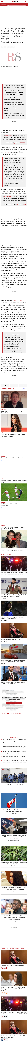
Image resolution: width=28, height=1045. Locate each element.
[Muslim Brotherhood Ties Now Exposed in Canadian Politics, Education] (14, 800)
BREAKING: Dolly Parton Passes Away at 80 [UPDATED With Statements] (13, 1036)
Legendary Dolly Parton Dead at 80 (17, 5)
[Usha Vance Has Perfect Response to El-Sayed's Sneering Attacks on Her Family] (14, 608)
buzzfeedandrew (9, 135)
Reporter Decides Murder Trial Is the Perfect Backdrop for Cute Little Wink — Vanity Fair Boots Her (13, 988)
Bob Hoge (3, 576)
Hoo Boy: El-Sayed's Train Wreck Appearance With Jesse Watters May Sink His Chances (13, 683)
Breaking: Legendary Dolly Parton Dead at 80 (12, 639)
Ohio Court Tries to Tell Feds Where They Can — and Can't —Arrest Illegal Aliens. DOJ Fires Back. (14, 573)
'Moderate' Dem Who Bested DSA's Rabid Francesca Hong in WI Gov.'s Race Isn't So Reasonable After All (14, 917)
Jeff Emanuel (5, 41)
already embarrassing (19, 300)
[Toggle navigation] (2, 1)
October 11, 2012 (21, 204)
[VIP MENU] (25, 1)
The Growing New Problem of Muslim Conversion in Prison (14, 785)
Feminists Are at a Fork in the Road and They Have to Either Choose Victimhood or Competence (14, 889)
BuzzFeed (6, 152)
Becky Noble (14, 865)
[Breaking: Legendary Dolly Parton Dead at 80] (14, 630)
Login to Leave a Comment (14, 703)
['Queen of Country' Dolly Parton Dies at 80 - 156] (14, 957)
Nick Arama (3, 598)
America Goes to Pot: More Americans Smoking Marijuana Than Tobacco (14, 863)
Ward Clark (14, 788)
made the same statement (11, 328)
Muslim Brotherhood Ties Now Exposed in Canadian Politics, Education (14, 810)
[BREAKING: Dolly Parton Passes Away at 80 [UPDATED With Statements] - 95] (14, 1027)
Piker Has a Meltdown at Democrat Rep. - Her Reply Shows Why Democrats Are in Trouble (13, 595)
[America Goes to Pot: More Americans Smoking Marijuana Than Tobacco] (14, 853)
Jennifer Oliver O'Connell (14, 840)
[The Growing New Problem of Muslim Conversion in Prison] (14, 775)
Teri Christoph (4, 620)
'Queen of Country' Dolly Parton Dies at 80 (12, 965)
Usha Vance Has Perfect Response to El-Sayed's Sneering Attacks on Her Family (12, 617)
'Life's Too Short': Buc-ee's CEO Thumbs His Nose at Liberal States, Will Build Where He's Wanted (13, 660)
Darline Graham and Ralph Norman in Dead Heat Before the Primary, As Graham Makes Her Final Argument (14, 836)
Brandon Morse (14, 892)
